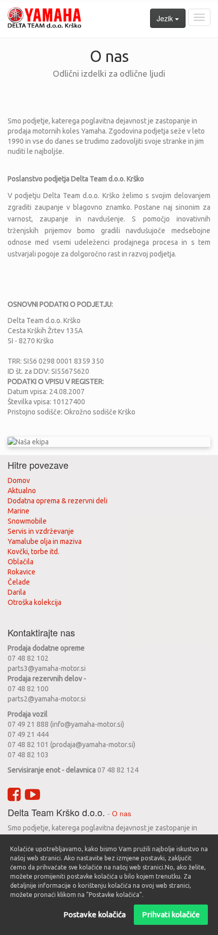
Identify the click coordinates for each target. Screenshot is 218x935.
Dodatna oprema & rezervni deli (57, 501)
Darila (17, 592)
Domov (19, 480)
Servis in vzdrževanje (41, 531)
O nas (121, 813)
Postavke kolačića (94, 914)
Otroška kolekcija (34, 602)
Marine (18, 511)
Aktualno (22, 491)
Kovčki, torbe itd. (33, 551)
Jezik (166, 18)
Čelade (19, 582)
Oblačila (20, 562)
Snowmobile (27, 521)
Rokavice (21, 572)
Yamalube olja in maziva (45, 541)
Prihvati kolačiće (171, 914)
